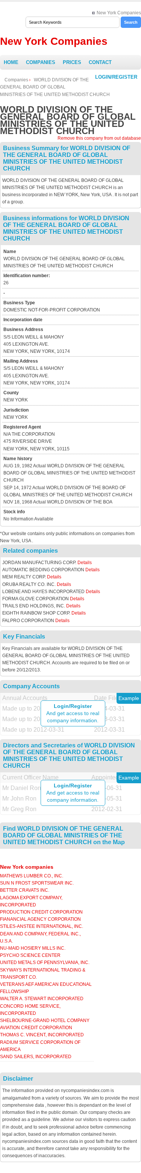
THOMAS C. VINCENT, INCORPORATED (42, 1034)
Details (84, 562)
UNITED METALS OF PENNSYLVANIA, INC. (44, 962)
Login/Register (116, 77)
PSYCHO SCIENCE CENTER (30, 955)
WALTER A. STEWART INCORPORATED (41, 998)
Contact (100, 62)
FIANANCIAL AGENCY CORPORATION (40, 919)
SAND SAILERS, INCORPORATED (35, 1056)
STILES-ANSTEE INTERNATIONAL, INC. (41, 926)
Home (11, 62)
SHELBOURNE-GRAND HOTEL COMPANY (44, 1020)
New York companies (26, 867)
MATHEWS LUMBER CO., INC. (31, 876)
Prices (72, 62)
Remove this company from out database (99, 138)
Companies (40, 62)
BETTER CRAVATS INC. (24, 890)
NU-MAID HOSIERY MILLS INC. (32, 948)
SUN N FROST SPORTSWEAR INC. (37, 883)
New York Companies (119, 12)
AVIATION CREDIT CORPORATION (36, 1027)
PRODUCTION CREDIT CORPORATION (41, 912)
